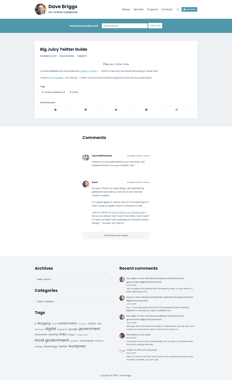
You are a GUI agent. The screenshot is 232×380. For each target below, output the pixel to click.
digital (50, 328)
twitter (74, 92)
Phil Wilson (131, 334)
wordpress (77, 346)
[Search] (178, 9)
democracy (39, 329)
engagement (62, 329)
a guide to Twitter (87, 71)
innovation (41, 334)
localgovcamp (81, 335)
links (62, 334)
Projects (152, 9)
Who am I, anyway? (147, 349)
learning (53, 334)
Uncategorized (66, 56)
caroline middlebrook (53, 92)
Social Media (87, 340)
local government (52, 340)
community (83, 324)
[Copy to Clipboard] (177, 109)
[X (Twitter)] (146, 109)
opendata (74, 341)
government (89, 328)
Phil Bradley (57, 77)
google (73, 329)
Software (99, 340)
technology (50, 346)
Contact (167, 9)
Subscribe (190, 9)
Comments (82, 56)
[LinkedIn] (86, 109)
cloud (54, 324)
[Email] (55, 109)
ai (36, 323)
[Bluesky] (116, 109)
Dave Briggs (62, 6)
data (99, 323)
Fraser (129, 349)
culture (92, 323)
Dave (95, 182)
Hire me (138, 9)
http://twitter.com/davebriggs (128, 212)
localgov (71, 334)
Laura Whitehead (102, 155)
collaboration (67, 323)
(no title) (146, 334)
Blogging (44, 323)
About (126, 9)
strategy (39, 346)
